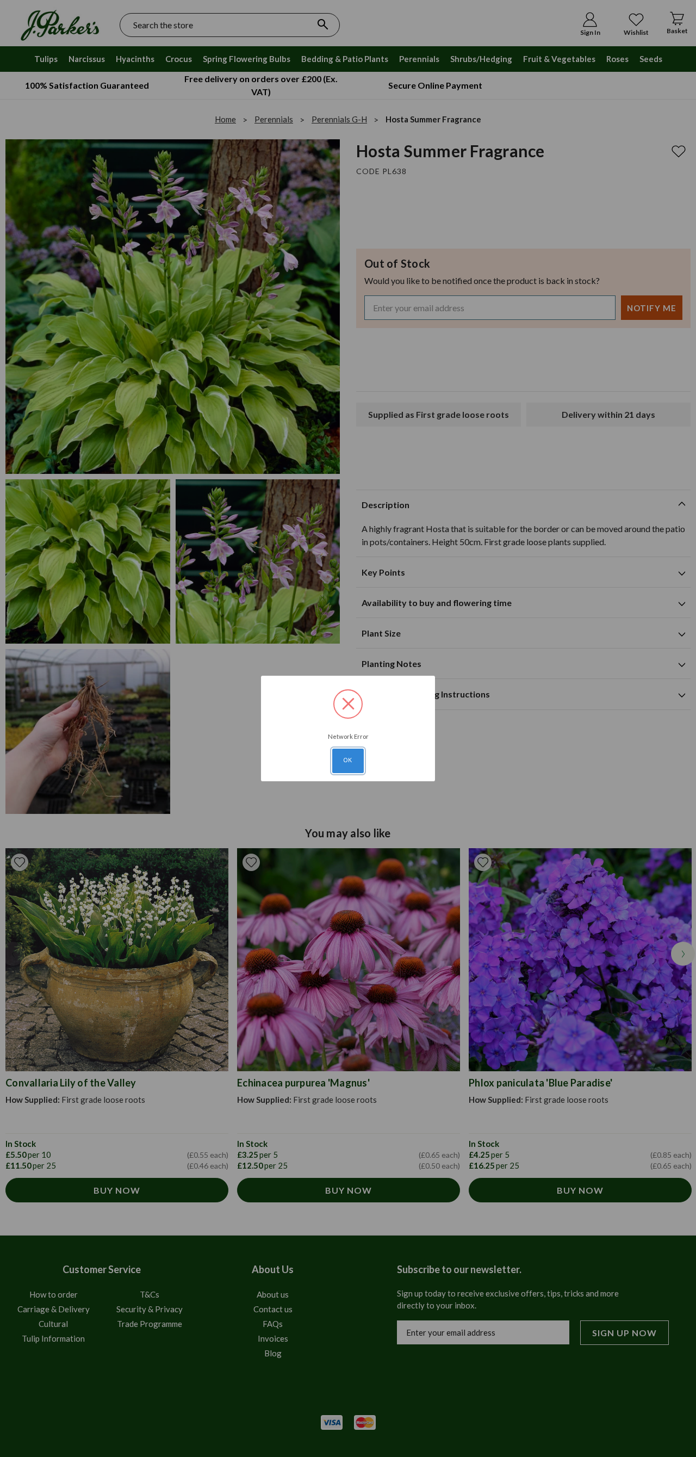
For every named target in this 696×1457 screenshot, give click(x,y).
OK (348, 760)
